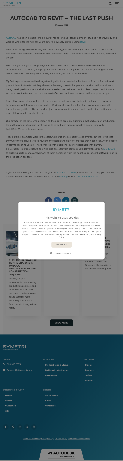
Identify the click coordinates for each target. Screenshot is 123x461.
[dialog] (61, 231)
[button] (61, 253)
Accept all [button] (61, 244)
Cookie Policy (84, 234)
